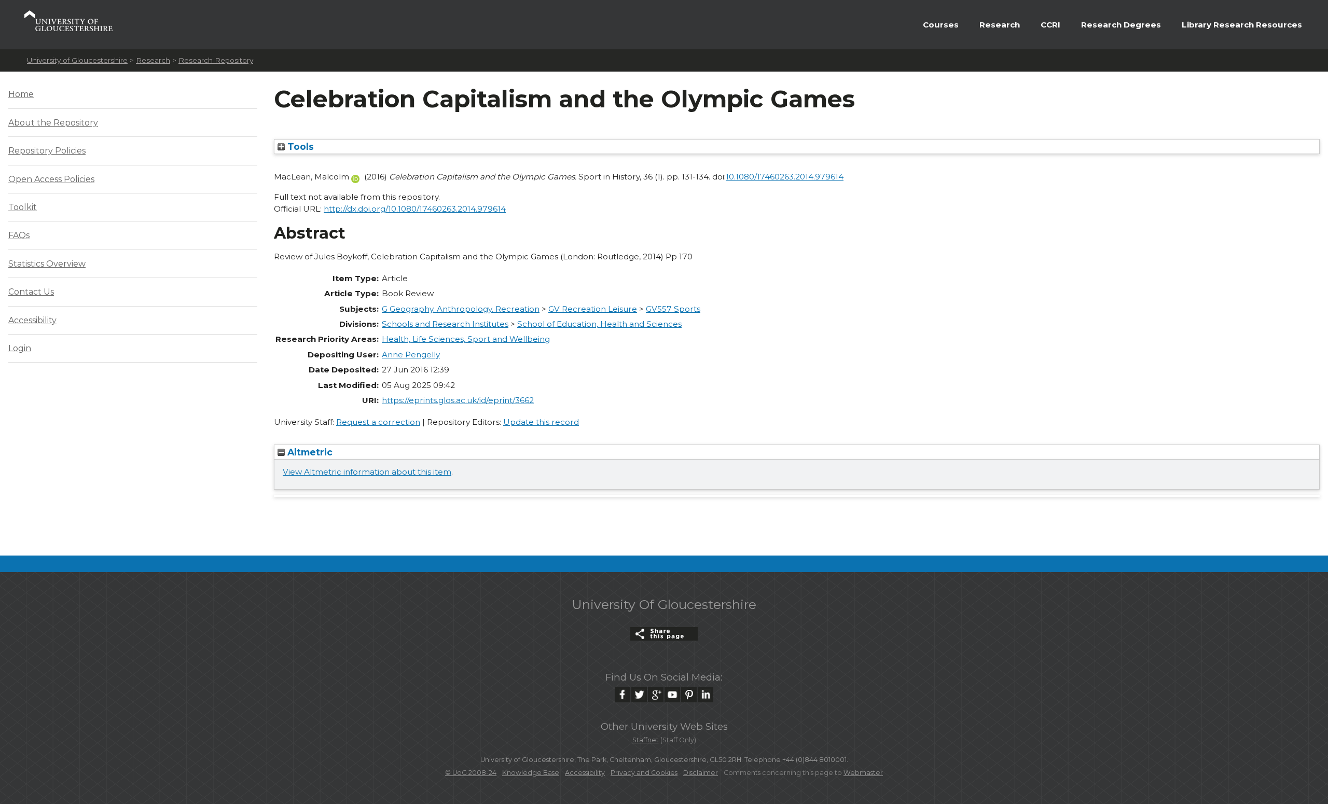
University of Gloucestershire (77, 60)
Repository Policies (47, 151)
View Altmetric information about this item (367, 472)
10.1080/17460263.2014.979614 (784, 177)
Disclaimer (700, 773)
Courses (941, 25)
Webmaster (863, 773)
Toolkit (22, 207)
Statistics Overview (47, 264)
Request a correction (378, 422)
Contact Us (31, 292)
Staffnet (645, 740)
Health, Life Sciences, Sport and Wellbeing (466, 339)
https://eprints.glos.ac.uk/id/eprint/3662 (458, 400)
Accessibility (32, 320)
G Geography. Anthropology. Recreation (461, 309)
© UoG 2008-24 (470, 773)
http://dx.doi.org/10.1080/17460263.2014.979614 (415, 209)
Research (999, 25)
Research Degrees (1121, 25)
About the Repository (53, 123)
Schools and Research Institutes (445, 324)
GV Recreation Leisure (592, 309)
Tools (299, 146)
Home (21, 94)
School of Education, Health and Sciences (599, 324)
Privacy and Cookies (644, 773)
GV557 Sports (673, 309)
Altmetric (309, 452)
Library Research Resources (1242, 25)
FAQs (19, 235)
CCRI (1050, 25)
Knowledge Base (530, 773)
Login (19, 348)
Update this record (541, 422)
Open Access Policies (51, 179)
